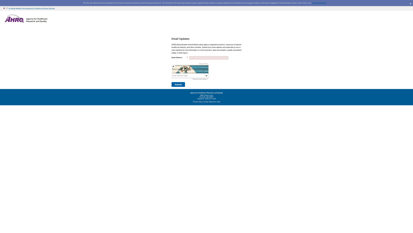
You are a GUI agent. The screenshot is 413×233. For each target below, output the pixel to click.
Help (218, 102)
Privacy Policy (197, 102)
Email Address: (177, 57)
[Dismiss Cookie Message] (410, 2)
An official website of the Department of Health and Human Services (32, 8)
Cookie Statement (319, 3)
